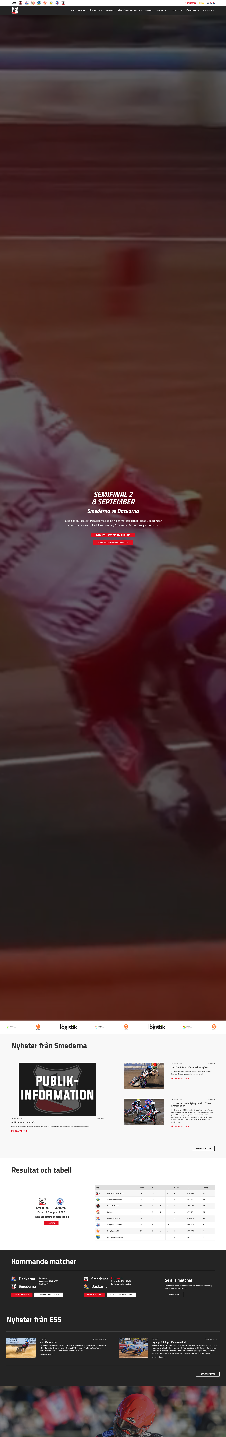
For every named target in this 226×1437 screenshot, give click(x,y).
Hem (72, 10)
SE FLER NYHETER (208, 1374)
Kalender (110, 10)
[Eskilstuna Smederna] (63, 3)
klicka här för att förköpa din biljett (113, 535)
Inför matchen (22, 1294)
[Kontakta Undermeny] (214, 10)
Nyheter (81, 10)
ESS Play (148, 10)
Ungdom (159, 10)
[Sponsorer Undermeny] (181, 10)
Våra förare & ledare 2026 (129, 10)
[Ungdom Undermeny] (165, 10)
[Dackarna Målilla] (26, 3)
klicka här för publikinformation (113, 542)
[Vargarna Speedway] (57, 3)
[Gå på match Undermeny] (102, 10)
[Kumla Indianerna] (20, 3)
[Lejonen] (33, 3)
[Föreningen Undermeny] (198, 10)
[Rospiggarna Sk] (45, 3)
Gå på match (94, 10)
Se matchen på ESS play (49, 1294)
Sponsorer (175, 10)
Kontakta (207, 10)
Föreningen (191, 10)
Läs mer (51, 1223)
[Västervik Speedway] (51, 3)
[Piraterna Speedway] (39, 3)
